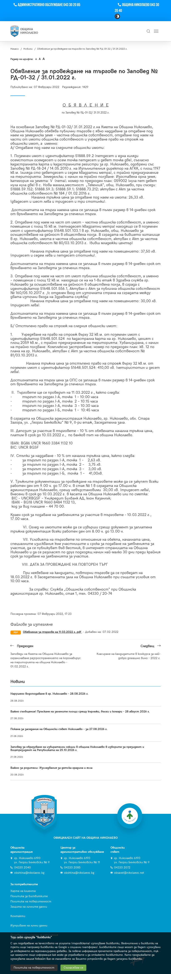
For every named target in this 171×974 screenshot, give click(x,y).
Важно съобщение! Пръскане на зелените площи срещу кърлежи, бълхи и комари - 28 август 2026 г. (80, 711)
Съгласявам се (73, 967)
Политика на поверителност (30, 901)
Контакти (17, 916)
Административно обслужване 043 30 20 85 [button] (49, 5)
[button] (117, 16)
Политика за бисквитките (29, 896)
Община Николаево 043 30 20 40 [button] (137, 8)
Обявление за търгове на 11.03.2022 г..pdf (52, 632)
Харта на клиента (23, 891)
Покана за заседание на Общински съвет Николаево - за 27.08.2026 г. (58, 729)
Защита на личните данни (28, 906)
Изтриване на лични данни (28, 925)
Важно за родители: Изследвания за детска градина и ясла (51, 768)
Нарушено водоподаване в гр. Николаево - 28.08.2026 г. (49, 693)
